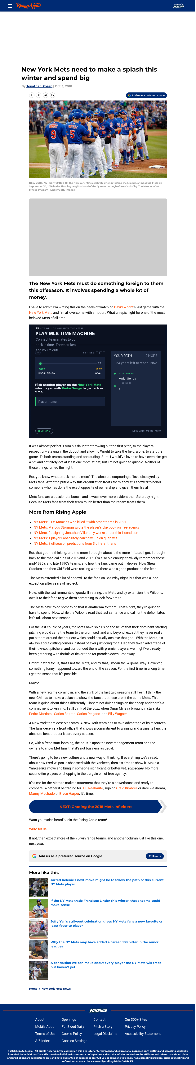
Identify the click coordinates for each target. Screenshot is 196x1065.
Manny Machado (42, 794)
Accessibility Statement (143, 1034)
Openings (69, 1019)
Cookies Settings (74, 1041)
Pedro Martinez (40, 714)
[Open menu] (10, 5)
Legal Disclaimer (106, 1034)
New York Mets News (56, 988)
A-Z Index (42, 1041)
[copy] (52, 95)
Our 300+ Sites (136, 1019)
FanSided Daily (73, 1027)
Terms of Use (45, 1034)
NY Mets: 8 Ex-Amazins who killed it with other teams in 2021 (80, 522)
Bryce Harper (69, 794)
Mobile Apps (44, 1027)
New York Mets (40, 313)
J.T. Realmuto (92, 788)
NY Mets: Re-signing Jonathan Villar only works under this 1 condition (86, 533)
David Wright (123, 307)
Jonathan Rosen (39, 86)
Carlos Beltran (64, 714)
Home (33, 988)
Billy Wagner (117, 714)
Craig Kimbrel (126, 788)
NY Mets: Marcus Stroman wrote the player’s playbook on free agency (87, 527)
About (39, 1019)
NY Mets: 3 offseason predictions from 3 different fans (75, 543)
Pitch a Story (103, 1027)
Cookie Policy (72, 1034)
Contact (99, 1019)
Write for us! (38, 829)
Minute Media (24, 1050)
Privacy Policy (135, 1027)
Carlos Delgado (88, 714)
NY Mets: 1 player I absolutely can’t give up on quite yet (75, 538)
